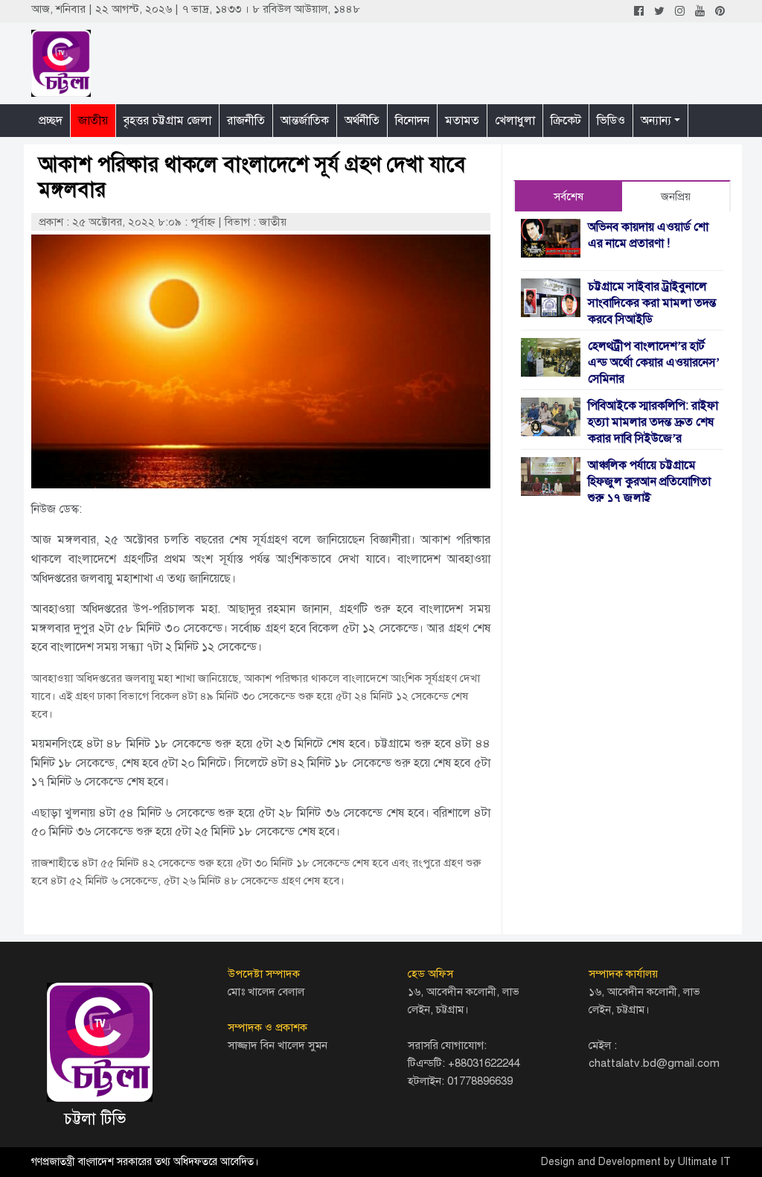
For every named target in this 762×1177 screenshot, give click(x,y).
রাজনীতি (246, 120)
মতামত (462, 120)
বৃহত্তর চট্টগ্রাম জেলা (167, 120)
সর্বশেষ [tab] (568, 196)
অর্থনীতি (362, 120)
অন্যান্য (656, 120)
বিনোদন (412, 120)
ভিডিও (611, 120)
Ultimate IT (704, 1161)
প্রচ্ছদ (51, 120)
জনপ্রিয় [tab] (676, 196)
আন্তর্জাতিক (305, 120)
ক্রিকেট (566, 120)
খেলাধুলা (515, 120)
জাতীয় (93, 120)
